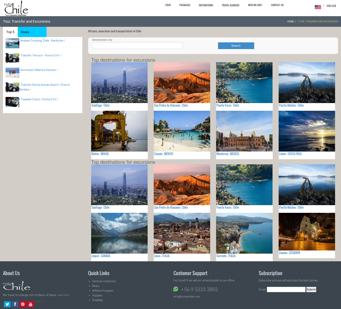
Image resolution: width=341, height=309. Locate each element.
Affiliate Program (102, 290)
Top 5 (10, 32)
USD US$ (331, 6)
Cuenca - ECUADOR (289, 252)
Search (236, 45)
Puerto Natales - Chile (291, 105)
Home (290, 21)
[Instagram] (38, 304)
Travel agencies (230, 5)
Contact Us (277, 5)
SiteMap (97, 300)
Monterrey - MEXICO (227, 154)
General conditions (104, 281)
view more (63, 295)
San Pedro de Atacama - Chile (171, 105)
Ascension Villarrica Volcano (38, 70)
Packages (184, 5)
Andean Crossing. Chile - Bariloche (41, 40)
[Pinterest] (22, 304)
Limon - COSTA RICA (290, 154)
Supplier (97, 295)
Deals (25, 32)
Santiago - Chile (101, 105)
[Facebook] (15, 304)
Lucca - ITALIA (162, 256)
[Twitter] (7, 304)
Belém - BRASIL (100, 154)
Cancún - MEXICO (163, 154)
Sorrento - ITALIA (226, 256)
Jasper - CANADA (101, 256)
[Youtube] (30, 304)
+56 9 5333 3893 (199, 289)
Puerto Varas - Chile (227, 105)
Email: (263, 289)
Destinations (206, 5)
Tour (168, 5)
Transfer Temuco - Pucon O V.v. (40, 55)
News (95, 286)
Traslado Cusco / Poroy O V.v (38, 99)
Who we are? (255, 5)
